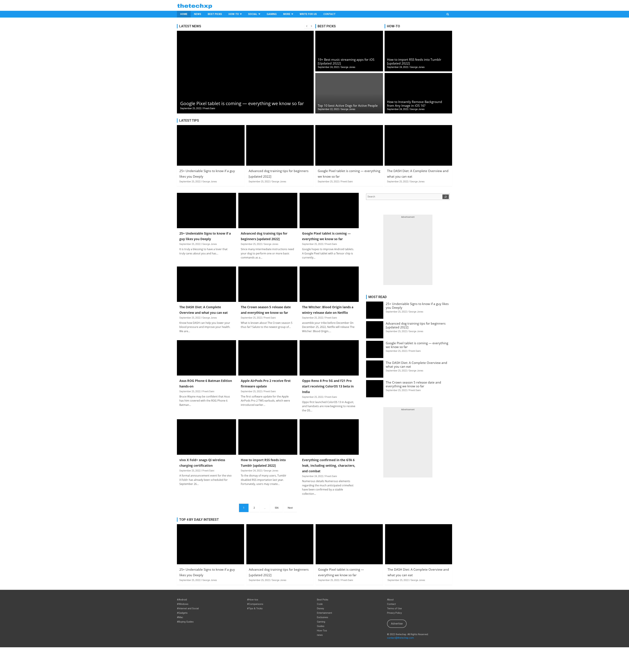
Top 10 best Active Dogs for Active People (348, 105)
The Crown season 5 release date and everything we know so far (413, 384)
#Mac (180, 617)
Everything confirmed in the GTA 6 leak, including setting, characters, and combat (328, 465)
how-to (234, 14)
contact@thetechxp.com (400, 637)
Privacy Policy (394, 612)
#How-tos (252, 599)
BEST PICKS (327, 26)
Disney (320, 608)
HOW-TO (393, 26)
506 (277, 507)
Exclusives (322, 617)
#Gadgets (182, 612)
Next (290, 507)
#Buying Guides (185, 621)
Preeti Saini (347, 181)
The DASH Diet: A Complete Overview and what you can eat (243, 103)
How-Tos (322, 630)
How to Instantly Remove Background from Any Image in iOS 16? (414, 104)
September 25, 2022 (190, 108)
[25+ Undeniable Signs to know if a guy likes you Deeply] (206, 210)
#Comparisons (255, 604)
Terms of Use (394, 608)
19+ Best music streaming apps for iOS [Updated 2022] (346, 61)
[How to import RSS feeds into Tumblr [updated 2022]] (268, 437)
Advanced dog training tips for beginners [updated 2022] (416, 325)
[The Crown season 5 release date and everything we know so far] (268, 284)
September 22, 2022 (328, 109)
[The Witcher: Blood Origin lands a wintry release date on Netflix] (329, 284)
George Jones (210, 108)
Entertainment (324, 612)
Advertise (397, 623)
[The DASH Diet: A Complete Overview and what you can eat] (206, 284)
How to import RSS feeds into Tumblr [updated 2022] (414, 61)
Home (183, 14)
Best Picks (215, 14)
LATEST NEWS (190, 26)
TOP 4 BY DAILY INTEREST (199, 520)
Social (252, 14)
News (197, 14)
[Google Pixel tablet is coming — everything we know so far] (329, 210)
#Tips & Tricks (255, 608)
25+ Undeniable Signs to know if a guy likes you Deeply (417, 306)
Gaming (272, 14)
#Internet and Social (188, 608)
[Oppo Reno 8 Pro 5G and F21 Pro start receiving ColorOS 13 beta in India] (329, 358)
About (390, 599)
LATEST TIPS (189, 120)
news (320, 635)
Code (320, 604)
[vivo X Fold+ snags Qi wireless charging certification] (206, 437)
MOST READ (377, 297)
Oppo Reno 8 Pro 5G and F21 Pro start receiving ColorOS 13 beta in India (328, 386)
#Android (182, 599)
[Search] (445, 196)
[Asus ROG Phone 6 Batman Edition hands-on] (206, 358)
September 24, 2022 (328, 67)
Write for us (308, 14)
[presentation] (306, 26)
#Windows (182, 604)
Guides (320, 626)
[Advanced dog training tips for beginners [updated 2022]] (268, 210)
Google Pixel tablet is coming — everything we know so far (417, 345)
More (286, 14)
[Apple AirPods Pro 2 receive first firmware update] (268, 358)
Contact (329, 14)
